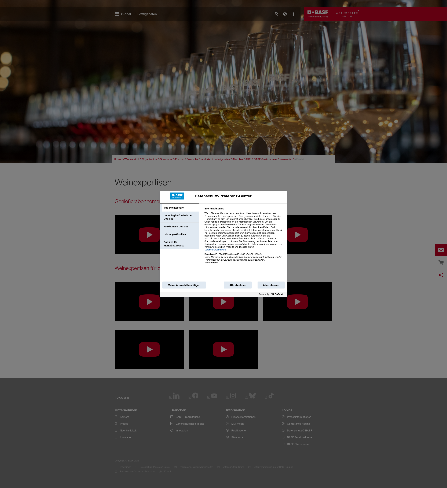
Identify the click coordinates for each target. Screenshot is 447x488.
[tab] (179, 208)
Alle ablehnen (237, 285)
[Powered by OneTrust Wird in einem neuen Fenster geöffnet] (272, 294)
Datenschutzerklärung (215, 249)
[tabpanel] (244, 237)
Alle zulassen (271, 285)
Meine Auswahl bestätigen (184, 285)
